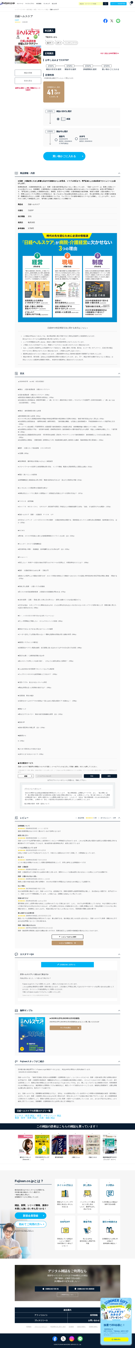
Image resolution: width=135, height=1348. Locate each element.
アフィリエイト (41, 1315)
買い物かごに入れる (64, 156)
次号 (57, 43)
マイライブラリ (29, 3)
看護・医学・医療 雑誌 (25, 1118)
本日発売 (38, 3)
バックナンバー (70, 43)
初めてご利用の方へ (30, 1224)
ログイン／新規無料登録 (118, 3)
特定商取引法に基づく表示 (58, 1326)
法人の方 (54, 3)
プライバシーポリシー (41, 1326)
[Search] (105, 3)
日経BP (17, 20)
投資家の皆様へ (93, 1326)
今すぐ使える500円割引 (108, 53)
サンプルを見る (65, 1027)
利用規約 (28, 1326)
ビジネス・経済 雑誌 (26, 9)
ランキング (46, 3)
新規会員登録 (30, 1215)
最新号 (49, 43)
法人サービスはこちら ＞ (24, 1230)
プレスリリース (41, 1320)
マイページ (20, 3)
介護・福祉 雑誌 (47, 1118)
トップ (17, 9)
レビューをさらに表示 (68, 937)
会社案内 (71, 1326)
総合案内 (67, 1310)
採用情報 (94, 1315)
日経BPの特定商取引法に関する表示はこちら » (67, 328)
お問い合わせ (94, 1320)
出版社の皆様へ (81, 1326)
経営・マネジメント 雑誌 (41, 9)
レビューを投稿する (66, 943)
